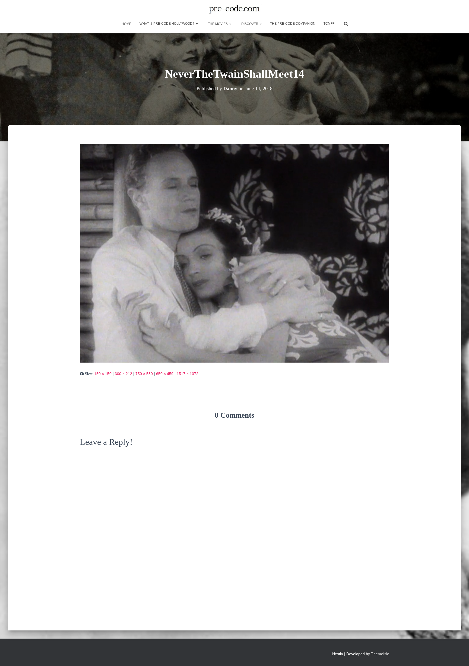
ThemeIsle (380, 654)
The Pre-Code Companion (292, 24)
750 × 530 (144, 374)
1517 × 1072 (187, 374)
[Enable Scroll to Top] (458, 655)
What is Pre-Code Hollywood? (167, 24)
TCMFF (329, 24)
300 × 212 (123, 374)
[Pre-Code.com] (234, 9)
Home (126, 24)
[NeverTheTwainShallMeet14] (234, 253)
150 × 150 (103, 374)
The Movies (218, 24)
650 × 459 (164, 374)
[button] (196, 24)
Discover (249, 24)
